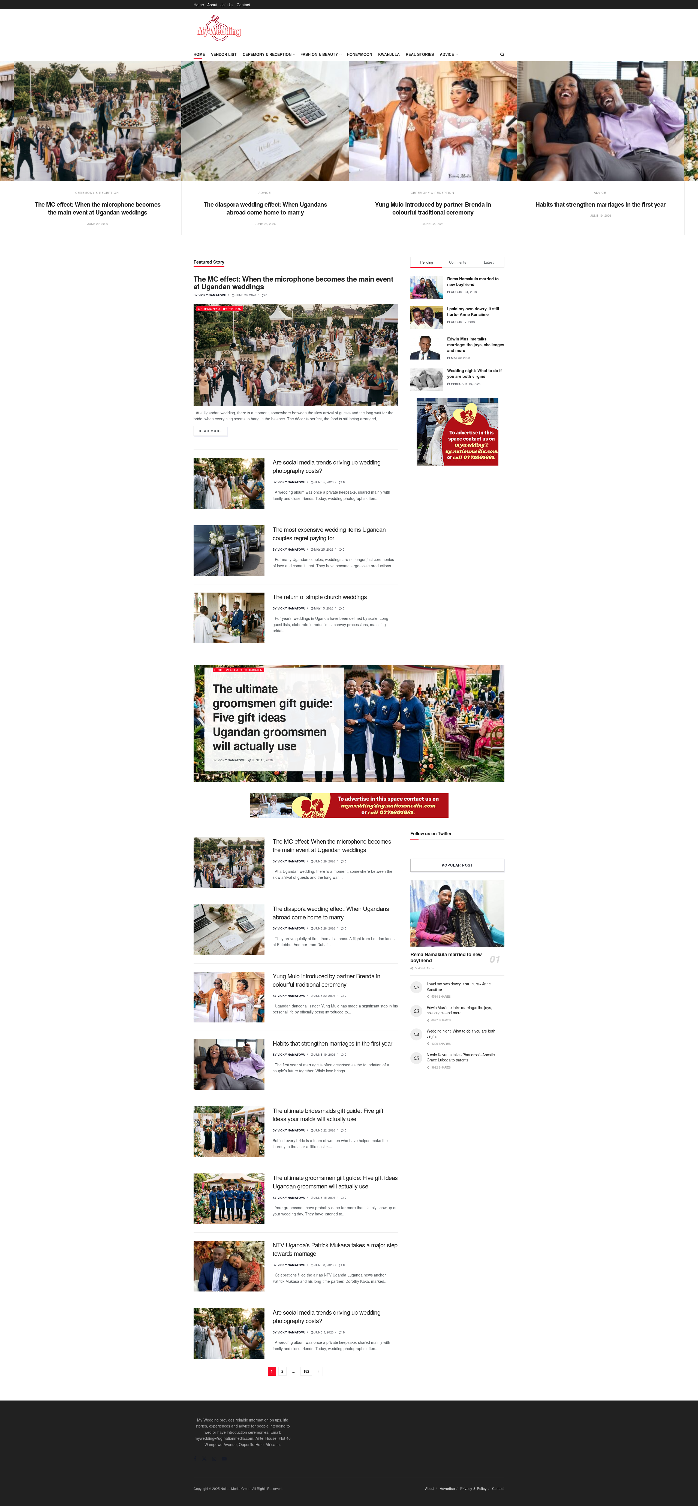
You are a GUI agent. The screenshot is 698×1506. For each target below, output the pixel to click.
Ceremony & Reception (267, 54)
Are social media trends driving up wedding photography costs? (327, 466)
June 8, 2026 (323, 1265)
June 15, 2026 (262, 760)
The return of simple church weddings (320, 596)
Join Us (227, 4)
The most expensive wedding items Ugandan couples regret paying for (329, 533)
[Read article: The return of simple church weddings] (229, 618)
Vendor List (224, 54)
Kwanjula (389, 54)
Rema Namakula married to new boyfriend (473, 281)
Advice (447, 54)
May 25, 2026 (323, 549)
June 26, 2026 (324, 928)
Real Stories (420, 54)
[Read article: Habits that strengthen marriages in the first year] (600, 121)
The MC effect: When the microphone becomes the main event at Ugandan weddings (98, 208)
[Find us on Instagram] (214, 1459)
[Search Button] (502, 54)
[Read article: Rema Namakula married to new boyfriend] (457, 913)
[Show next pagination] (319, 1371)
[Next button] (685, 154)
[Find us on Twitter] (204, 1459)
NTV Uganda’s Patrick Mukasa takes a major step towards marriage (335, 1249)
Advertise (447, 1488)
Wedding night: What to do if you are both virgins (474, 373)
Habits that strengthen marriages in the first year (600, 204)
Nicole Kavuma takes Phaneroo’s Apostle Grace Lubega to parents (461, 1057)
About (212, 4)
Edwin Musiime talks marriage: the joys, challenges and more (475, 344)
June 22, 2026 (324, 995)
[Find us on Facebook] (195, 1459)
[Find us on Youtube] (224, 1459)
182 (306, 1371)
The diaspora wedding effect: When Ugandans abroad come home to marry (265, 208)
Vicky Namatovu (212, 295)
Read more (213, 431)
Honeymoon (359, 54)
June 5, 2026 (323, 482)
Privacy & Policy (473, 1488)
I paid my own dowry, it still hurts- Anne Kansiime (473, 311)
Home (199, 4)
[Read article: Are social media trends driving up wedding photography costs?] (229, 483)
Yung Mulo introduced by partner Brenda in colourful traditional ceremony (433, 208)
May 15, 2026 (323, 608)
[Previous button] (13, 154)
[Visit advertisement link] (457, 432)
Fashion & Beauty (319, 54)
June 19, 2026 (324, 1054)
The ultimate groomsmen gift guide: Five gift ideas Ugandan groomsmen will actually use (273, 717)
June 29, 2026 (245, 295)
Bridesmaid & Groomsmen (238, 670)
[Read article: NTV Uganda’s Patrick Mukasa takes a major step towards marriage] (229, 1266)
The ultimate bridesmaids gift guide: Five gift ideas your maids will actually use (328, 1114)
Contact (243, 4)
